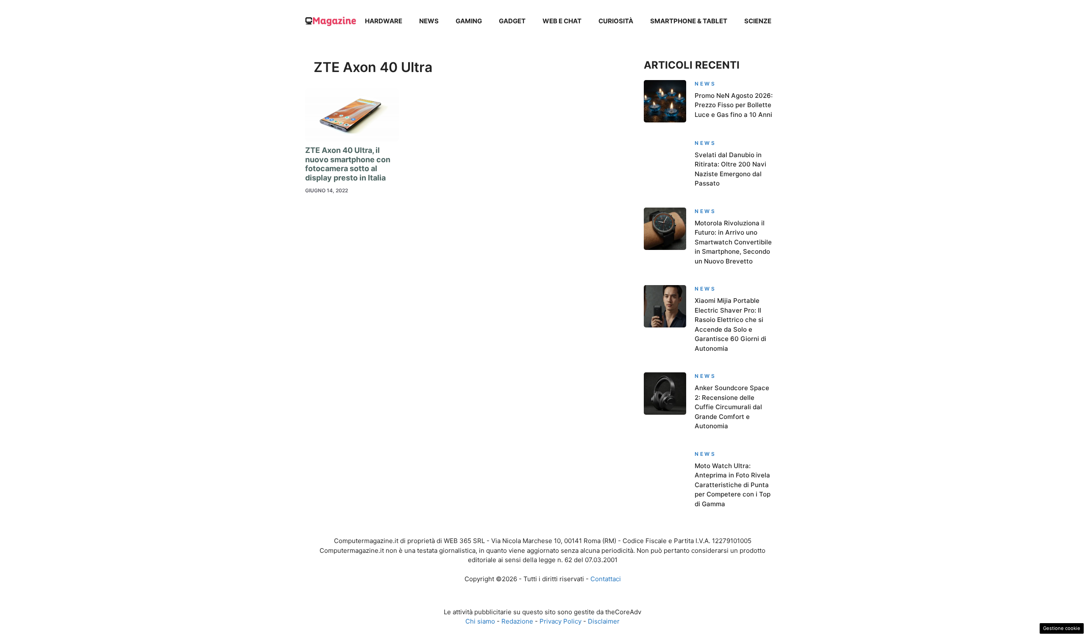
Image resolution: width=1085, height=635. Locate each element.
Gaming (469, 21)
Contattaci (605, 579)
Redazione (517, 621)
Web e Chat (561, 21)
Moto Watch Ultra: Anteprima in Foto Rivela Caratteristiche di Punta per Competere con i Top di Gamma (733, 485)
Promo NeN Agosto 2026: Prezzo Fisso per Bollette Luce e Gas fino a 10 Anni (734, 105)
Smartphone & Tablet (688, 21)
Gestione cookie (1061, 628)
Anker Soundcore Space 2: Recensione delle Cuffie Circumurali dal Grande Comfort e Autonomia (732, 407)
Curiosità (615, 21)
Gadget (512, 21)
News (429, 21)
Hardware (383, 21)
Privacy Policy (560, 621)
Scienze (757, 21)
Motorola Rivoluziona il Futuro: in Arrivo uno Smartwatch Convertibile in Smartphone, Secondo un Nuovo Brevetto (733, 242)
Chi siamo (480, 621)
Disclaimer (604, 621)
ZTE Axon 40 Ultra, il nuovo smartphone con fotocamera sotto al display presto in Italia (347, 164)
